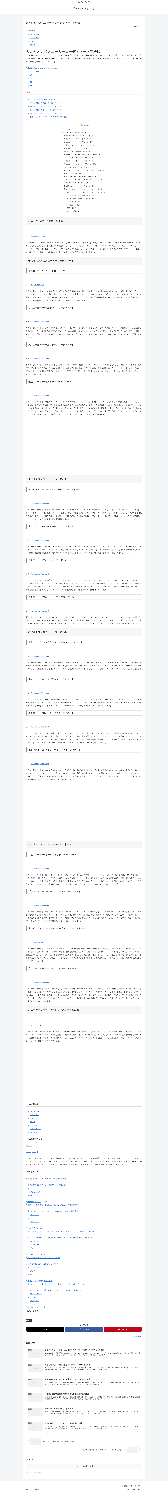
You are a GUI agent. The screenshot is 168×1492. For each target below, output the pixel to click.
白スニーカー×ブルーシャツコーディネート (81, 161)
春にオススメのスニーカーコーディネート (46, 103)
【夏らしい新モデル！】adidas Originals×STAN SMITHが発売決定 (52, 1211)
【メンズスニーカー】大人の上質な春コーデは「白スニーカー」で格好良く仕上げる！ (60, 1238)
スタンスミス (35, 1129)
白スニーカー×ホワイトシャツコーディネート (82, 158)
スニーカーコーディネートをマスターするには (48, 117)
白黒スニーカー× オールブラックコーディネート (83, 186)
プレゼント (34, 1215)
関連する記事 (72, 208)
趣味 (32, 1195)
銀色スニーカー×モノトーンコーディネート (81, 148)
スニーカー (34, 38)
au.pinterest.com (37, 285)
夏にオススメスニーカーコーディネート (46, 106)
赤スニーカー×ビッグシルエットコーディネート (82, 195)
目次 (81, 125)
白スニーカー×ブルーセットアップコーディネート (83, 164)
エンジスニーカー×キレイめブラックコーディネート (84, 180)
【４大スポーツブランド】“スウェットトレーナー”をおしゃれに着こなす (54, 1290)
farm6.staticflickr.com (39, 942)
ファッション (35, 1192)
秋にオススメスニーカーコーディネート (46, 110)
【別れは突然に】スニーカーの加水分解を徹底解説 (46, 1185)
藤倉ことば (48, 1281)
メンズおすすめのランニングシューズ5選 (42, 1264)
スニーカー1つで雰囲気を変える (43, 99)
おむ (40, 1228)
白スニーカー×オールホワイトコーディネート (82, 142)
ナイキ (32, 45)
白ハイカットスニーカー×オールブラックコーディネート (85, 192)
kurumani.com (36, 1025)
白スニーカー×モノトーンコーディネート (80, 139)
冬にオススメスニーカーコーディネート (46, 113)
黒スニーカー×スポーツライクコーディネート (82, 176)
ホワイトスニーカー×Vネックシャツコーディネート (84, 154)
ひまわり (45, 1254)
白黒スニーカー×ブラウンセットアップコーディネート (85, 170)
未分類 (30, 1320)
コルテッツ (34, 1132)
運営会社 (125, 1486)
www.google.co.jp (38, 236)
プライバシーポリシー (136, 1486)
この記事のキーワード (75, 202)
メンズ (32, 1248)
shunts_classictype (49, 68)
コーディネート (36, 34)
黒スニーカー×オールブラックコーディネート (82, 145)
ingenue (44, 1202)
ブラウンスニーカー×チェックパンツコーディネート (84, 189)
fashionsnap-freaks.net (40, 322)
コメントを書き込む (84, 1466)
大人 (32, 41)
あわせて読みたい (73, 211)
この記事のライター (74, 205)
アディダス (34, 1125)
